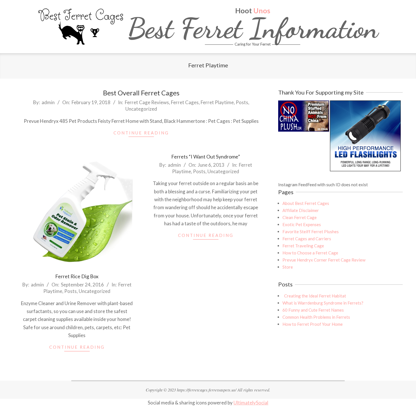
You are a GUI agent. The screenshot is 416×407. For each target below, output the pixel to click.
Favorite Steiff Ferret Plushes (310, 231)
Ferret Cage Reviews (147, 102)
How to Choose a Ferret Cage (310, 252)
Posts (242, 102)
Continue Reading (141, 132)
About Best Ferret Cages (305, 203)
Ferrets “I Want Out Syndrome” (205, 156)
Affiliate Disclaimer (300, 210)
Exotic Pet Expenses (301, 224)
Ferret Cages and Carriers (306, 238)
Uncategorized (141, 109)
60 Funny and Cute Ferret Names (313, 309)
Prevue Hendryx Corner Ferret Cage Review (323, 259)
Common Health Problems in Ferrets (316, 317)
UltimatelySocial (250, 403)
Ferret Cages (185, 102)
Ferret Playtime (217, 102)
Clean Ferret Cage (299, 217)
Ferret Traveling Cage (303, 245)
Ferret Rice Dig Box (76, 276)
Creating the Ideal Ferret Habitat (314, 295)
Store (287, 266)
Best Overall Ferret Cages (141, 93)
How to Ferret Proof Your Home (312, 324)
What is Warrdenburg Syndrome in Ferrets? (322, 302)
